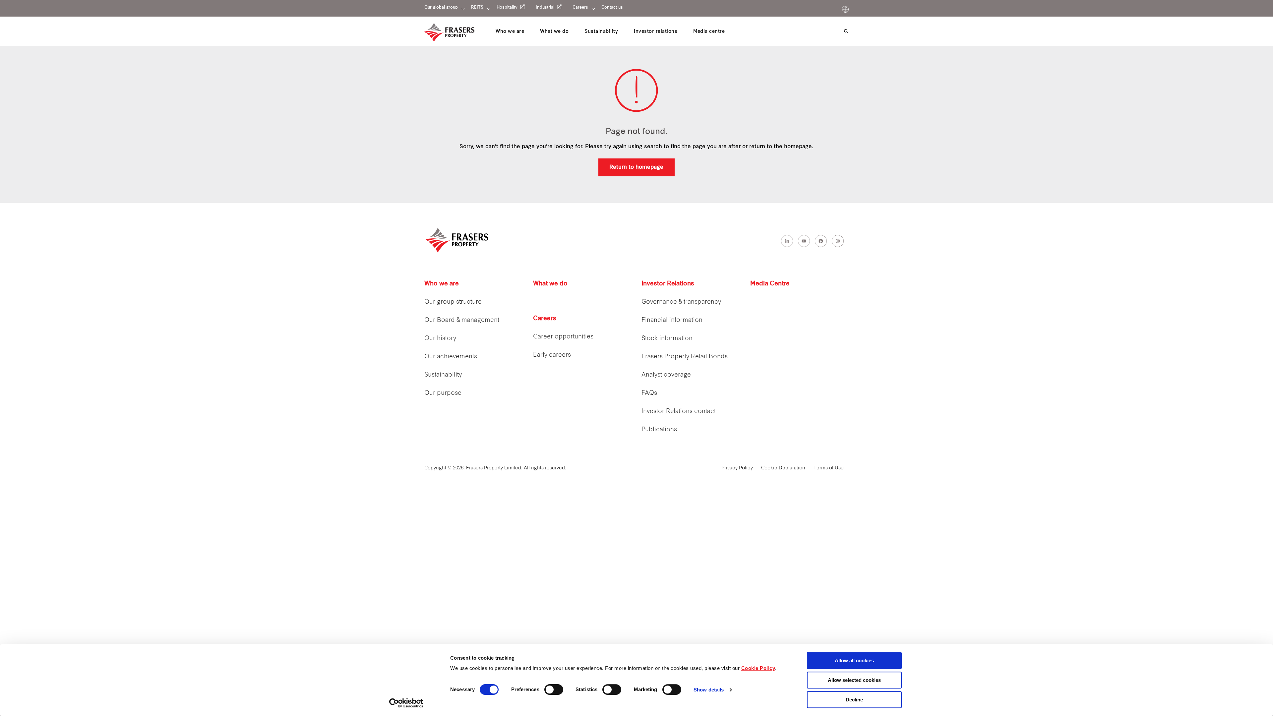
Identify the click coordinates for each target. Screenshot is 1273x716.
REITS (477, 8)
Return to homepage (636, 167)
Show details (709, 690)
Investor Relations (667, 284)
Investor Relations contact (678, 411)
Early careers (552, 355)
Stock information (667, 338)
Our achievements (450, 357)
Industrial (545, 8)
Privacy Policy (737, 468)
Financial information (671, 320)
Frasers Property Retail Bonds (684, 357)
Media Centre (770, 284)
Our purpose (442, 393)
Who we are (441, 284)
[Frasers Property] (457, 240)
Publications (659, 430)
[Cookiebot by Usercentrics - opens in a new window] (406, 703)
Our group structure (453, 302)
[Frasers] (449, 32)
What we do (550, 284)
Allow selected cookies (854, 680)
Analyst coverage (666, 375)
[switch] (553, 689)
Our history (440, 338)
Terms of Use (829, 468)
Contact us (612, 8)
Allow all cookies (854, 660)
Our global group (441, 8)
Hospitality (507, 8)
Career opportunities (563, 337)
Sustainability (443, 375)
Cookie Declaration (783, 468)
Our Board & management (461, 320)
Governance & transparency (681, 302)
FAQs (649, 393)
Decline (854, 699)
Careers (580, 8)
